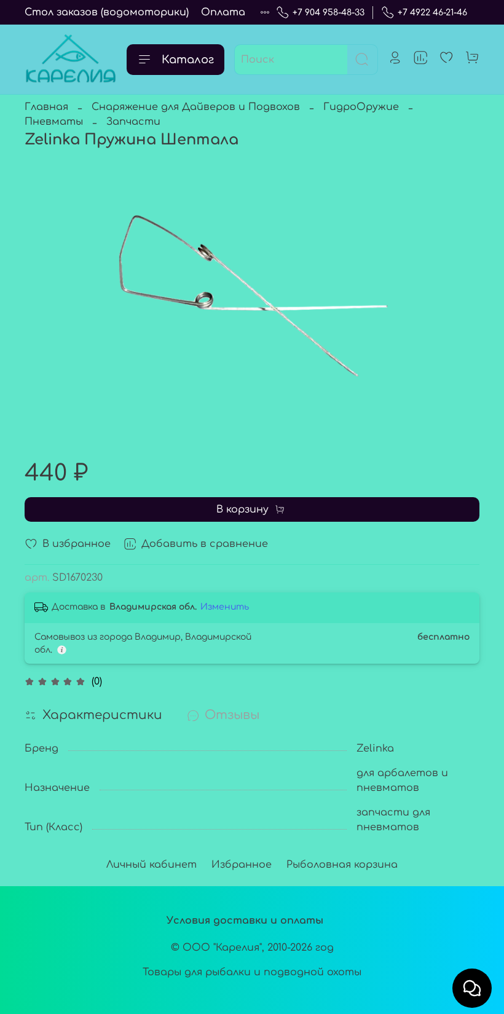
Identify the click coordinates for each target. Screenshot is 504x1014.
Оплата (223, 12)
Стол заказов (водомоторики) (107, 12)
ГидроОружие (361, 106)
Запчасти (133, 121)
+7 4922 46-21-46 (432, 12)
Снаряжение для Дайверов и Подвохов (196, 106)
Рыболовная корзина (342, 864)
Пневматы (54, 121)
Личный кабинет (151, 864)
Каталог (188, 59)
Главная (46, 106)
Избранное (241, 864)
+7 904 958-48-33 (328, 12)
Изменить (224, 606)
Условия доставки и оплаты (245, 920)
